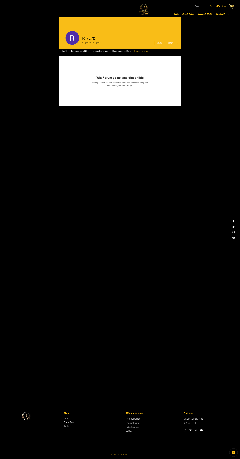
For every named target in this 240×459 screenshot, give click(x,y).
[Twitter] (233, 226)
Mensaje (159, 42)
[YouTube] (233, 237)
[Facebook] (233, 221)
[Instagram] (233, 232)
